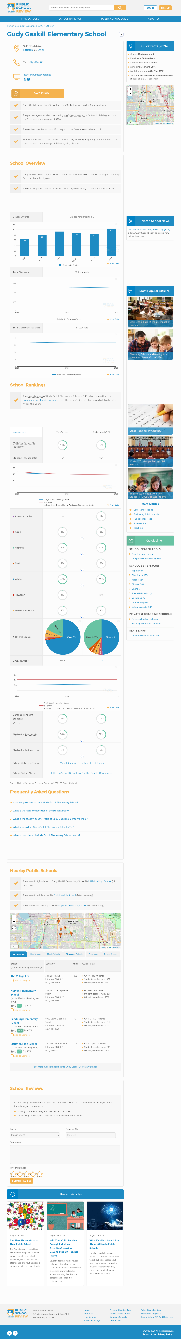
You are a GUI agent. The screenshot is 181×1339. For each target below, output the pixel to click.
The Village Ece (20, 976)
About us (88, 1313)
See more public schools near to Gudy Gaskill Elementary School (65, 1067)
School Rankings (92, 1320)
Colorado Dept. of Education (146, 635)
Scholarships (140, 523)
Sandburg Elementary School (24, 1021)
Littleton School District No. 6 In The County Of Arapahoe (82, 773)
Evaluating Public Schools (146, 514)
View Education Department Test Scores (82, 763)
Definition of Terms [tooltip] (19, 432)
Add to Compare (22, 980)
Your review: (16, 1142)
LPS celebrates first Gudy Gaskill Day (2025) (149, 230)
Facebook (15, 1333)
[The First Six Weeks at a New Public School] (25, 1216)
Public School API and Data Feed (157, 1317)
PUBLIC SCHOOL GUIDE (114, 18)
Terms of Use (149, 1334)
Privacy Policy (165, 1334)
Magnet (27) (138, 580)
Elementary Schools (74, 954)
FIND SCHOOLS (30, 18)
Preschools (93, 954)
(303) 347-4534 (35, 63)
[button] (65, 928)
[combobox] (79, 8)
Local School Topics (143, 510)
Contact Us (115, 1320)
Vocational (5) (139, 598)
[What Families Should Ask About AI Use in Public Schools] (105, 1216)
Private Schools (110, 954)
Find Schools (90, 1317)
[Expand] (14, 928)
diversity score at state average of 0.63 (43, 400)
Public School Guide (120, 1313)
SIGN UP (165, 8)
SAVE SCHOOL (42, 93)
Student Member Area (120, 1310)
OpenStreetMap (114, 947)
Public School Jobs (143, 519)
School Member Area (151, 1310)
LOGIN (150, 8)
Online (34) (137, 589)
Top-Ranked (138, 571)
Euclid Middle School (64, 895)
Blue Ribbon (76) (140, 575)
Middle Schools (53, 954)
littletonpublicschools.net (37, 75)
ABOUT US (154, 18)
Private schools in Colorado (145, 619)
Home (87, 1310)
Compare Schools (118, 1317)
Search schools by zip (142, 554)
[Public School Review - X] (9, 1333)
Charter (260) (138, 584)
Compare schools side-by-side (146, 559)
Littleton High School (99, 881)
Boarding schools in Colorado (146, 623)
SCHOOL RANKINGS (70, 18)
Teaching (138, 528)
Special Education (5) (142, 593)
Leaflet (103, 947)
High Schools (35, 954)
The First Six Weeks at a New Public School (23, 1242)
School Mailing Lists (151, 1313)
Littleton (28, 50)
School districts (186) (142, 607)
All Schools (18, 954)
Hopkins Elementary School (73, 906)
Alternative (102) (140, 602)
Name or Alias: (73, 1129)
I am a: (13, 1129)
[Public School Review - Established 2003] (19, 8)
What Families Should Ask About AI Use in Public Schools (104, 1244)
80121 (41, 50)
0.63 (101, 661)
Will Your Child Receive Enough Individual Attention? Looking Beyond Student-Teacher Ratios (64, 1248)
